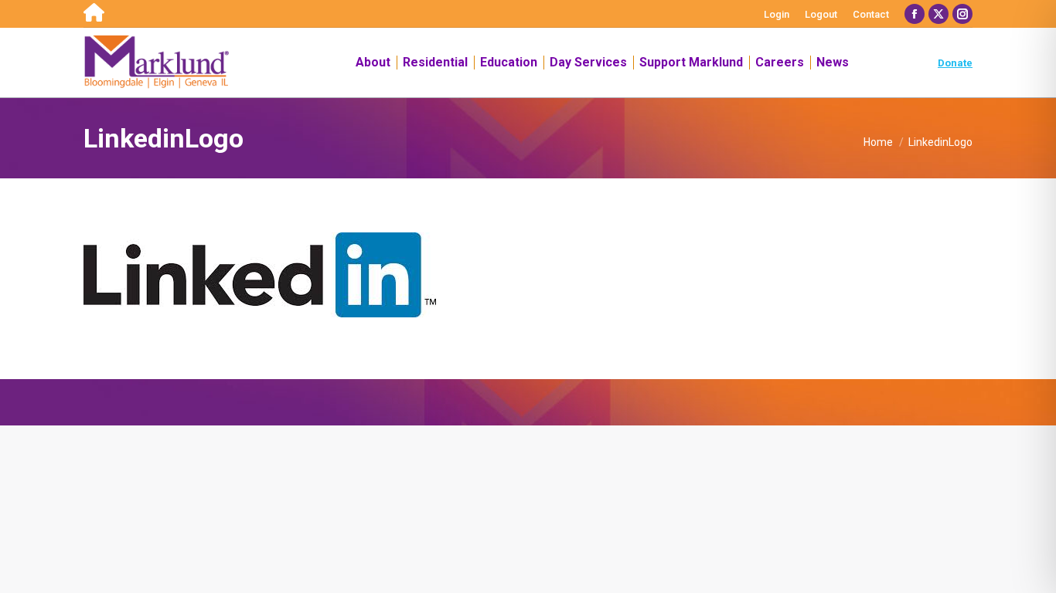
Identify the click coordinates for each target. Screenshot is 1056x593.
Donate (955, 63)
